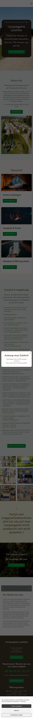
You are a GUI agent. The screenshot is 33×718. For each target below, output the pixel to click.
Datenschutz (16, 701)
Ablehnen (16, 710)
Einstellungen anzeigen (16, 715)
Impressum (23, 701)
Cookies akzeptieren (16, 706)
